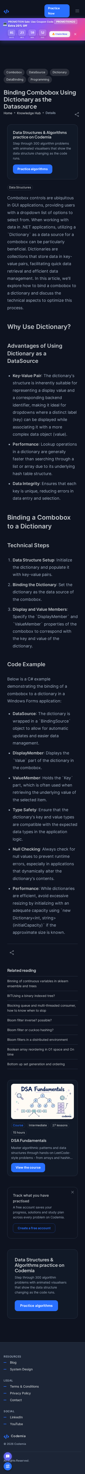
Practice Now (54, 10)
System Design (21, 1369)
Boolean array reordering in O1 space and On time (40, 1051)
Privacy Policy (20, 1393)
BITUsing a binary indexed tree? (31, 996)
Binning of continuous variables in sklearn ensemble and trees (37, 983)
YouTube (16, 1424)
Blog (13, 1362)
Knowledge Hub (29, 113)
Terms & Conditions (24, 1386)
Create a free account (34, 1228)
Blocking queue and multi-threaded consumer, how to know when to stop (41, 1007)
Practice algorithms (32, 169)
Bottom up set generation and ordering (36, 1064)
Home (8, 113)
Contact (16, 1400)
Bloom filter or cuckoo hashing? (30, 1030)
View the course (28, 1167)
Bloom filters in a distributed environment (37, 1039)
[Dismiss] (72, 1192)
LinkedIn (16, 1417)
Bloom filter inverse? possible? (29, 1020)
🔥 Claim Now (59, 34)
